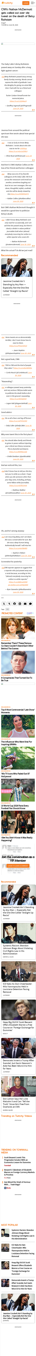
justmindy (6, 295)
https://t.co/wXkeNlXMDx (22, 368)
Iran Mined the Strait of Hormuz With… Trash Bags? (17, 1183)
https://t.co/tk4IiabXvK (18, 399)
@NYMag (23, 149)
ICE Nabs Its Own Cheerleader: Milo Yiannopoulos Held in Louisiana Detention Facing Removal (23, 1250)
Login (26, 3)
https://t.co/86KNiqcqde (18, 452)
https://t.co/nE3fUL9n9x (18, 486)
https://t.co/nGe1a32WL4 (18, 151)
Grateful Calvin (8, 957)
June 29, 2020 (18, 109)
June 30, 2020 (18, 201)
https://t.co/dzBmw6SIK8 (18, 582)
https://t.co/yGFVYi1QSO (18, 421)
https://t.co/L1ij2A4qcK (18, 101)
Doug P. (5, 1033)
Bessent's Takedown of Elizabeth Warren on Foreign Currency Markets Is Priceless (19, 1172)
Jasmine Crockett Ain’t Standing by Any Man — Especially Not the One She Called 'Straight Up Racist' (17, 1316)
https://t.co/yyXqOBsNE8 (18, 548)
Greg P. (3, 23)
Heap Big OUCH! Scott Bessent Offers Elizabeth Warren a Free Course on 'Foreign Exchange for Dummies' (22, 1268)
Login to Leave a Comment (18, 866)
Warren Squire (8, 1110)
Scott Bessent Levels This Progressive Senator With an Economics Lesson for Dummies (17, 1160)
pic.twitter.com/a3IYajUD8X (18, 585)
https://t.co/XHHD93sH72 (19, 194)
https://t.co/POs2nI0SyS (18, 346)
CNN (7, 609)
